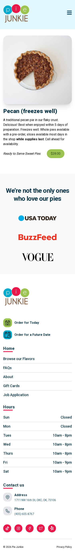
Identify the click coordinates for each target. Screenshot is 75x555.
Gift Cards (11, 386)
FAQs (7, 368)
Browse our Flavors (19, 359)
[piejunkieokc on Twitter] (41, 528)
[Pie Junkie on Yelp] (52, 528)
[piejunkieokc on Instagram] (18, 528)
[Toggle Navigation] (69, 13)
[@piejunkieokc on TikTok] (7, 528)
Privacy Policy (64, 547)
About (8, 377)
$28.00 (55, 153)
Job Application (16, 395)
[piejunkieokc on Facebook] (30, 528)
